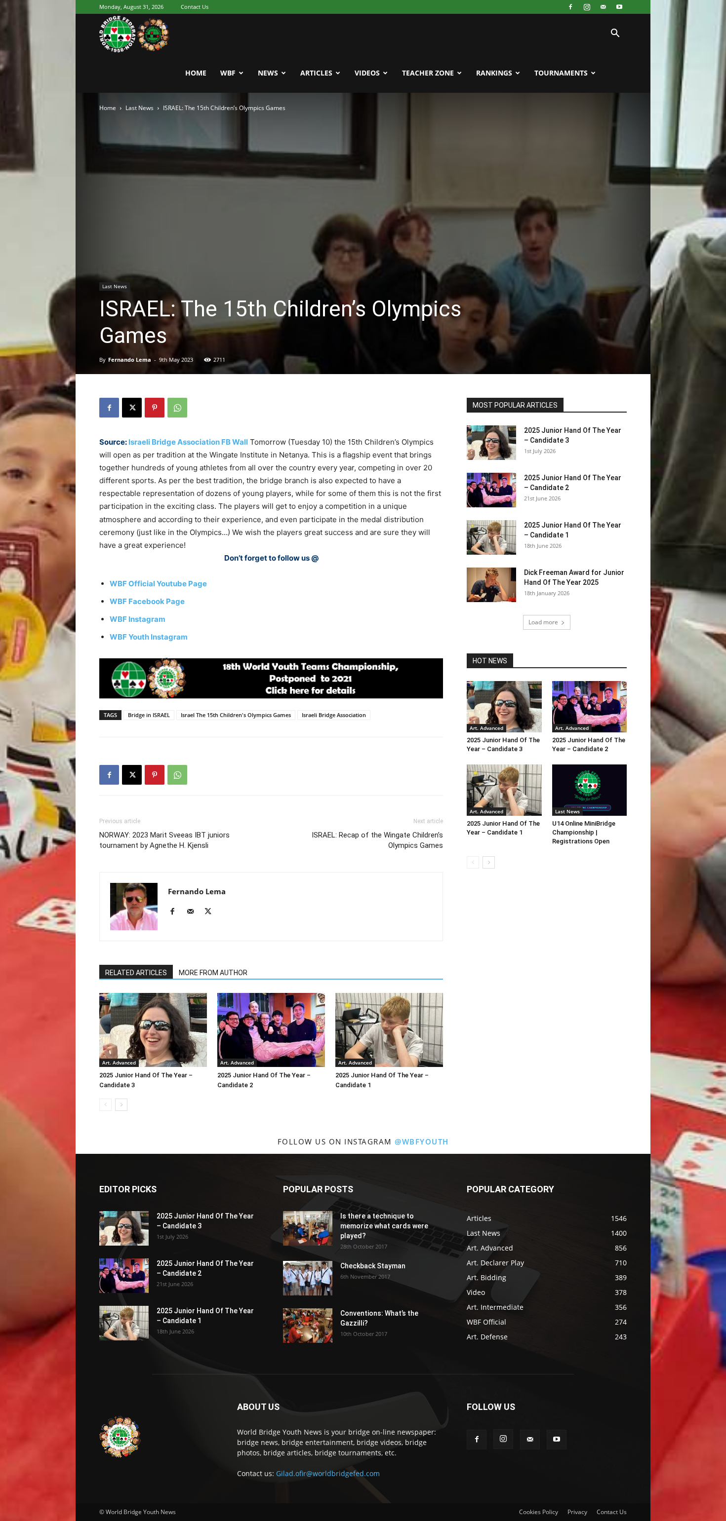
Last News (139, 108)
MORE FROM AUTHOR (213, 973)
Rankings (494, 72)
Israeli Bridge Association (334, 715)
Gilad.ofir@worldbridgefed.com (328, 1473)
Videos (367, 72)
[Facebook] (570, 7)
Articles (316, 72)
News (268, 72)
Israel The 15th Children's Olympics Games (236, 715)
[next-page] (121, 1105)
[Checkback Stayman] (307, 1278)
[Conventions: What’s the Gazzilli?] (307, 1325)
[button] (615, 34)
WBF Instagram (137, 619)
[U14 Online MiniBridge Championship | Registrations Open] (589, 790)
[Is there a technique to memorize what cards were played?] (307, 1228)
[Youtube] (619, 7)
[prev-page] (105, 1105)
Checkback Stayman (372, 1266)
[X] (132, 408)
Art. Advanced (119, 1062)
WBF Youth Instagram (149, 637)
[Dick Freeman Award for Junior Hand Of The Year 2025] (491, 585)
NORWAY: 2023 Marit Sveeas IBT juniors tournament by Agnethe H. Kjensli (164, 840)
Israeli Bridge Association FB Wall (188, 442)
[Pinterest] (154, 408)
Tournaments (561, 72)
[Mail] (603, 7)
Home (195, 72)
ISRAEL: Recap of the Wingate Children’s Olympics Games (377, 840)
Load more (543, 622)
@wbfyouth (422, 1141)
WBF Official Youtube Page (158, 583)
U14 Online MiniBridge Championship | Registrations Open (583, 832)
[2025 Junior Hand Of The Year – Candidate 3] (153, 1030)
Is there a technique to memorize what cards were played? (384, 1226)
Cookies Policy (538, 1512)
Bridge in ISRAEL (149, 715)
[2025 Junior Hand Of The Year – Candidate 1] (389, 1030)
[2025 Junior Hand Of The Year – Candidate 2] (271, 1030)
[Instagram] (586, 7)
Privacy (577, 1512)
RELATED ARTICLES (136, 973)
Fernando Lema (129, 359)
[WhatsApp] (177, 408)
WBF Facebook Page (147, 601)
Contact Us (194, 6)
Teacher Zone (428, 72)
